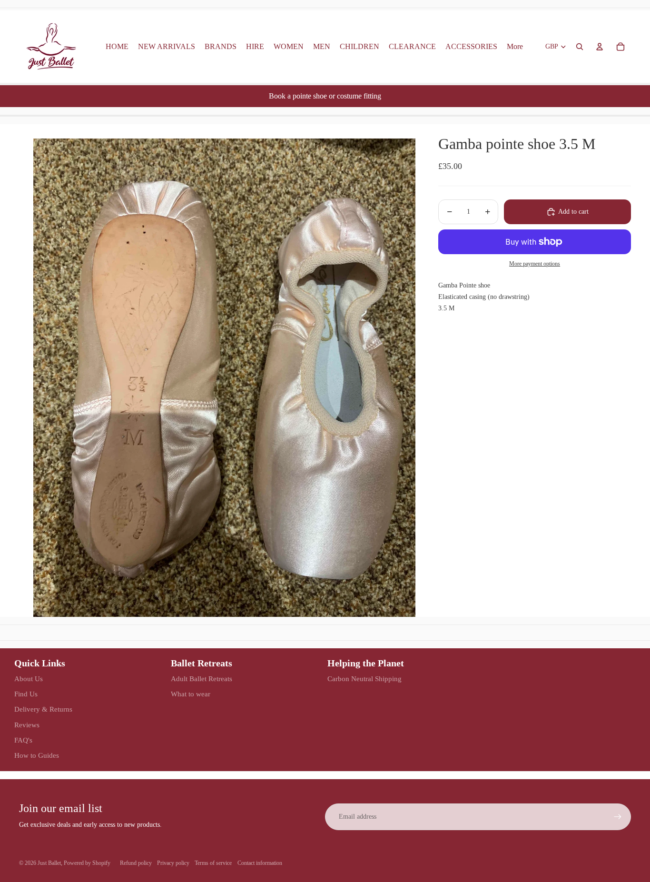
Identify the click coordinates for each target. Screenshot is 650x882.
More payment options (534, 264)
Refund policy (136, 863)
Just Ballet (49, 863)
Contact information (259, 863)
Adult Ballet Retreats (201, 679)
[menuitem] (515, 47)
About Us (28, 679)
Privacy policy (173, 863)
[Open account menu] (599, 46)
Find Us (26, 694)
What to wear (190, 694)
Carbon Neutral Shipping (364, 679)
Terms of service (213, 863)
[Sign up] (618, 817)
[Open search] (579, 46)
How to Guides (36, 755)
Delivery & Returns (43, 709)
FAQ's (23, 740)
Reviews (26, 725)
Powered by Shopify (87, 863)
